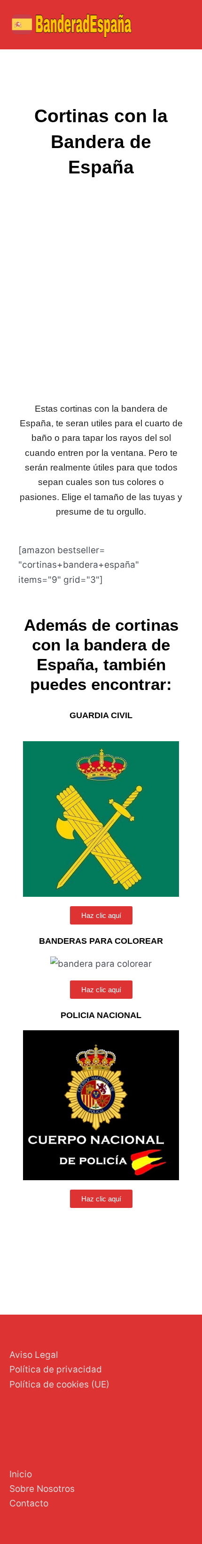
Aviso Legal (33, 1354)
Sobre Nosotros (42, 1488)
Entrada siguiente (158, 1267)
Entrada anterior (41, 1267)
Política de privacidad (55, 1369)
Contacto (28, 1503)
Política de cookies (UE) (59, 1384)
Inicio (20, 1474)
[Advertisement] (101, 291)
